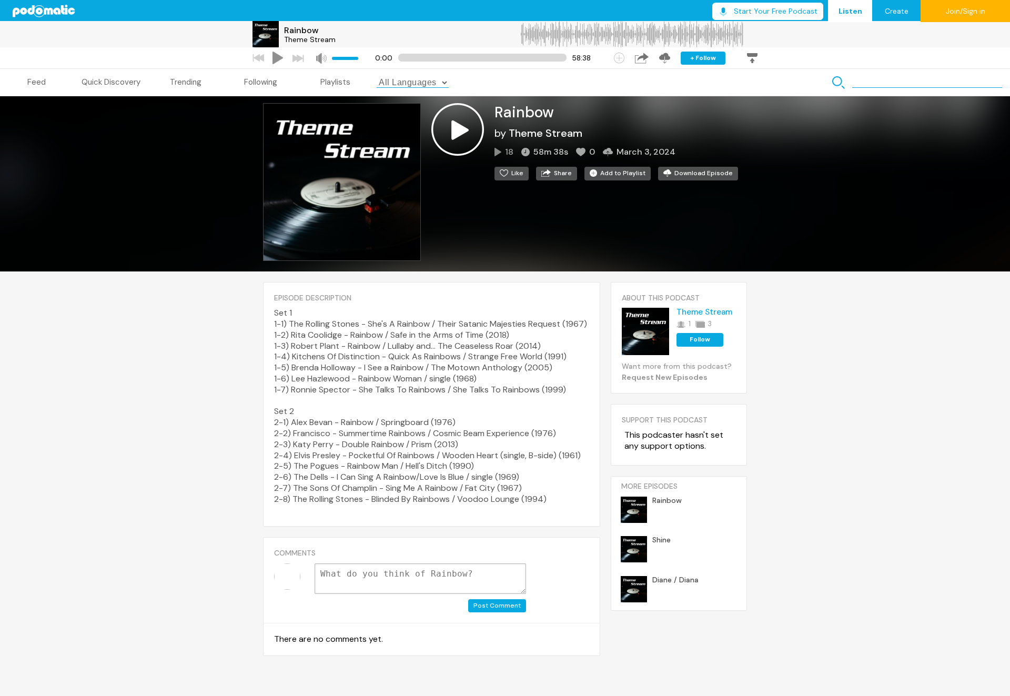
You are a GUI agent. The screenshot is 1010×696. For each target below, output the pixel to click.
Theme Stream (310, 39)
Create (896, 11)
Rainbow (301, 30)
